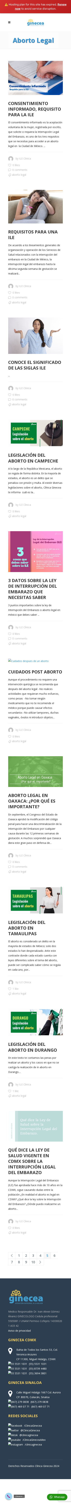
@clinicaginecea (28, 1435)
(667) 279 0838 (39, 1402)
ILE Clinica (25, 158)
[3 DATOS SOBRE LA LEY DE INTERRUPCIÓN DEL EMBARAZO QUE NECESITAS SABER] (35, 551)
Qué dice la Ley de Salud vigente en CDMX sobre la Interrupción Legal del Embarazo (32, 1161)
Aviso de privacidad (19, 1330)
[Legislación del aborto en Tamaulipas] (35, 900)
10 (33, 1262)
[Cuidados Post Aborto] (28, 661)
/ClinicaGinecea (33, 1425)
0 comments (19, 169)
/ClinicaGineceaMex (34, 1440)
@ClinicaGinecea (30, 1430)
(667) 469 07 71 (40, 1406)
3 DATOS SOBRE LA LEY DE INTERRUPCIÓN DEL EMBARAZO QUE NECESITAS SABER (32, 588)
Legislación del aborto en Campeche (33, 458)
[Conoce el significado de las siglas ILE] (35, 336)
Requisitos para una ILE (33, 234)
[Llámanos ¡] (8, 1496)
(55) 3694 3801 (38, 1373)
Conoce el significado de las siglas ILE (34, 365)
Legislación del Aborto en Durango (32, 1047)
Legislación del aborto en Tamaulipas (26, 927)
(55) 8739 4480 (38, 1368)
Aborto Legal (19, 174)
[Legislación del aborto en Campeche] (35, 433)
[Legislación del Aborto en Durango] (35, 1022)
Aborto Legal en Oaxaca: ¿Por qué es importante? (31, 800)
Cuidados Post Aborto (35, 672)
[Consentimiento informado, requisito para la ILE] (35, 78)
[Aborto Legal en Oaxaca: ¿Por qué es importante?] (35, 771)
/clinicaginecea (33, 1444)
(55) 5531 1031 (38, 1364)
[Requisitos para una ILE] (35, 206)
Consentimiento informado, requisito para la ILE (34, 109)
